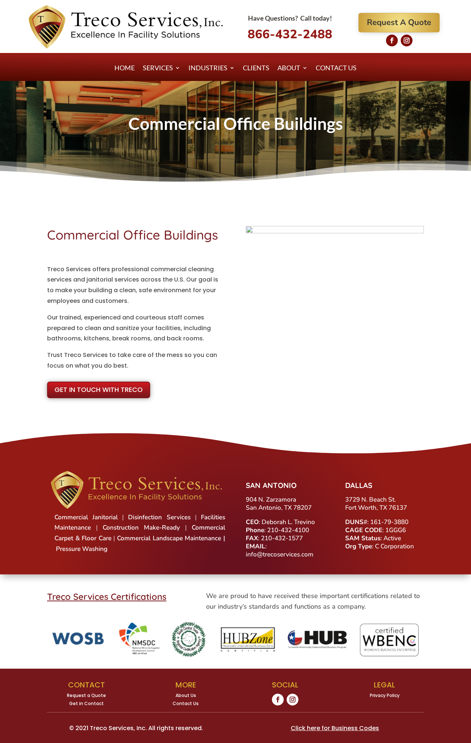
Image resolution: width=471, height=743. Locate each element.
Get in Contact (86, 703)
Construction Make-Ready (141, 527)
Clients (256, 68)
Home (124, 68)
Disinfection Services (159, 517)
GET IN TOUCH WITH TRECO (98, 389)
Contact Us (336, 68)
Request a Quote (86, 695)
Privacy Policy (385, 695)
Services (158, 68)
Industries (207, 68)
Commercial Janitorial (86, 517)
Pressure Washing (81, 549)
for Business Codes (335, 728)
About (288, 68)
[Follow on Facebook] (392, 40)
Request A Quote (399, 22)
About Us (186, 695)
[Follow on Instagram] (406, 40)
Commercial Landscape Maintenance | (171, 538)
